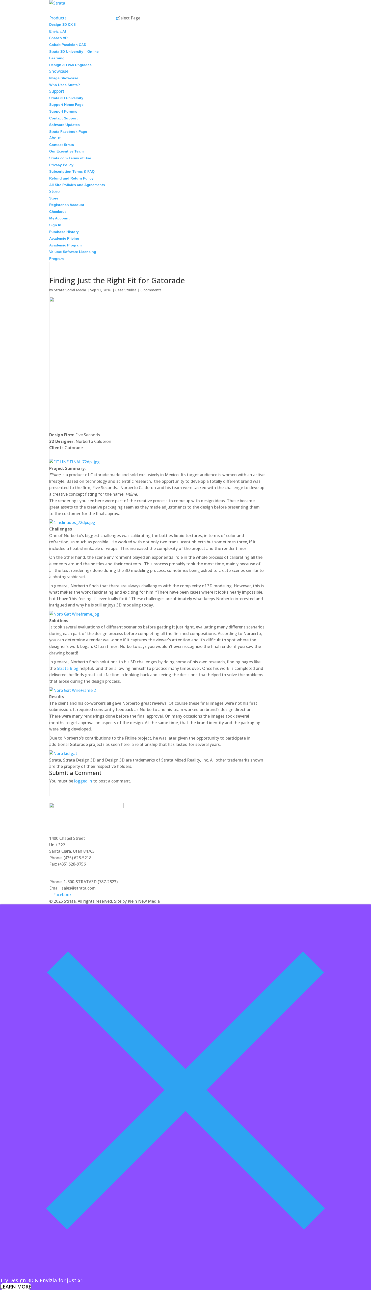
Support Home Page (66, 105)
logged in (83, 781)
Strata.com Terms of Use (70, 158)
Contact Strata (61, 145)
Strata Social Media (70, 290)
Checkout (57, 212)
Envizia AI (57, 31)
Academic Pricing (64, 238)
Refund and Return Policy (71, 178)
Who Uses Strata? (64, 85)
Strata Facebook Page (68, 132)
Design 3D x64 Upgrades (70, 65)
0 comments (151, 290)
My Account (59, 218)
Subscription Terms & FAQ (72, 171)
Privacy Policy (61, 165)
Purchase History (64, 232)
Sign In (55, 225)
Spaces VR (58, 38)
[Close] (185, 1273)
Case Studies (126, 290)
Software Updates (64, 125)
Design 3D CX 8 (62, 24)
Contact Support (63, 118)
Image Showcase (63, 78)
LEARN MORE (15, 1286)
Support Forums (63, 111)
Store (53, 198)
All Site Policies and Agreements (77, 185)
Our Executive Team (66, 151)
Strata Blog (67, 668)
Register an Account (66, 205)
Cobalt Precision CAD (67, 45)
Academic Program (65, 245)
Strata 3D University (66, 98)
